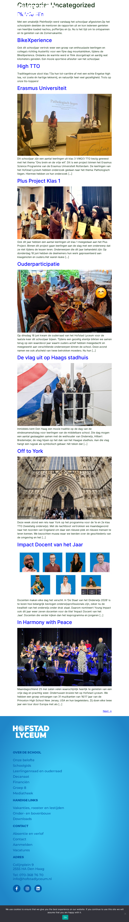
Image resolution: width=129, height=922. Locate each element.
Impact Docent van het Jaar (50, 544)
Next (107, 711)
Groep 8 (19, 788)
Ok (65, 917)
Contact (19, 839)
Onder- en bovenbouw (32, 813)
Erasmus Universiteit (42, 88)
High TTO (28, 66)
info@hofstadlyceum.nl (32, 879)
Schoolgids (22, 765)
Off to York (30, 451)
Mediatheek (23, 793)
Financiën (21, 782)
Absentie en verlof (28, 834)
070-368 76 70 (31, 875)
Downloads (22, 819)
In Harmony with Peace (44, 622)
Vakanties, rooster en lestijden (38, 808)
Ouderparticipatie (38, 264)
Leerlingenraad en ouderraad (37, 771)
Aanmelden (22, 845)
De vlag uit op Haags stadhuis (52, 357)
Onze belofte (23, 760)
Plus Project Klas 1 (38, 181)
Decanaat (21, 776)
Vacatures (21, 850)
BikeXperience (34, 40)
